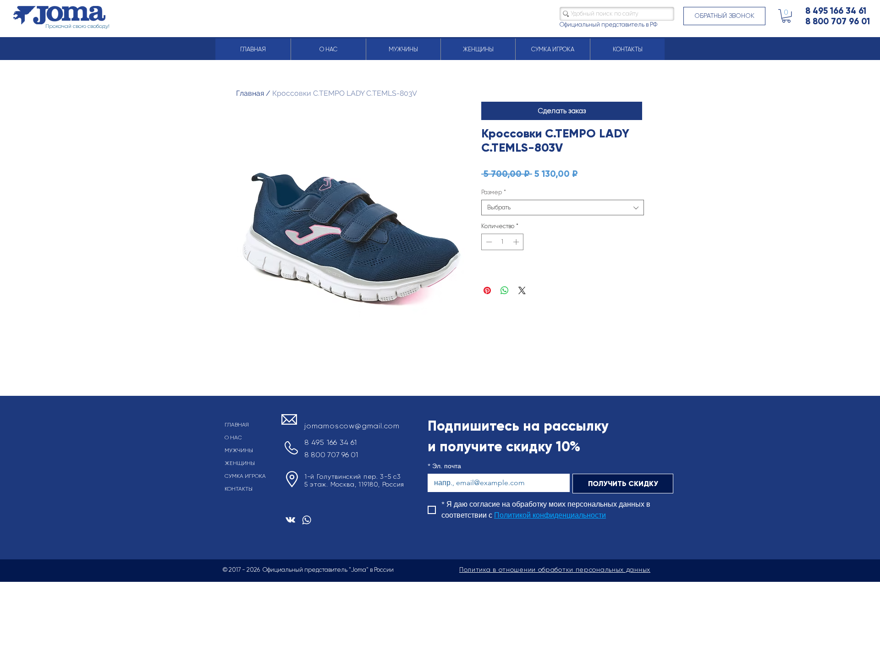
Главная (250, 93)
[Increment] (517, 242)
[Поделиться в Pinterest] (487, 290)
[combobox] (562, 207)
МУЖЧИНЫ (239, 450)
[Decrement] (488, 242)
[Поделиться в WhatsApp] (504, 290)
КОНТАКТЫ (239, 489)
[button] (724, 16)
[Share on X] (522, 290)
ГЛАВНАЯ (237, 424)
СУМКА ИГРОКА (245, 476)
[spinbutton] (503, 242)
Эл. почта (444, 466)
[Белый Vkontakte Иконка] (290, 519)
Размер (493, 192)
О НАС (233, 437)
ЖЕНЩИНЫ (240, 463)
